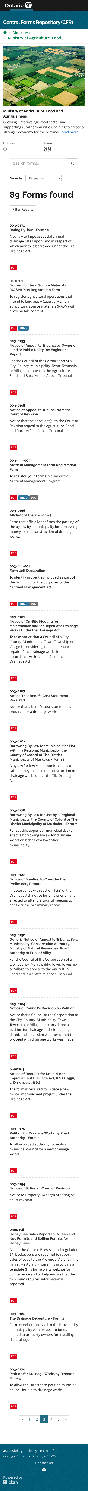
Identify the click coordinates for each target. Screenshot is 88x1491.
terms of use (50, 1450)
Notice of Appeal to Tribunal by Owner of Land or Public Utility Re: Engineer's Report (43, 350)
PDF (13, 268)
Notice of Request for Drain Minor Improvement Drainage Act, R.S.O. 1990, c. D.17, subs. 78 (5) (42, 1078)
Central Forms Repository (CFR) (38, 22)
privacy (31, 1450)
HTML (23, 328)
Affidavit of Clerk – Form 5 (31, 515)
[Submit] (72, 163)
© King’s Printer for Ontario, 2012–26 (29, 1456)
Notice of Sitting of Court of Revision (40, 1188)
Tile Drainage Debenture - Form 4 (37, 1318)
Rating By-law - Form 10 (29, 230)
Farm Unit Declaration (27, 571)
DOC (34, 497)
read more (70, 132)
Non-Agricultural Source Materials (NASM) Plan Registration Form (38, 287)
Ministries (21, 32)
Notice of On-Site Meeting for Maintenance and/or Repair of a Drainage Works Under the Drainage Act (44, 625)
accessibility (12, 1450)
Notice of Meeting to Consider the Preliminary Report (38, 881)
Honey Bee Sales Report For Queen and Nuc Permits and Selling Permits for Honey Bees (42, 1238)
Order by (16, 178)
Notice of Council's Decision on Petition (42, 1008)
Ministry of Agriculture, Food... (36, 37)
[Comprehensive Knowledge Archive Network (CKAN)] (10, 1482)
